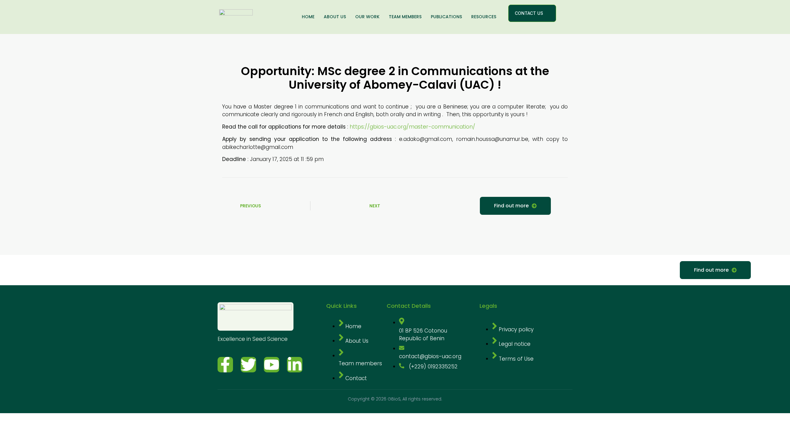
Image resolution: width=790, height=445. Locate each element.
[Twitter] (248, 364)
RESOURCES (483, 17)
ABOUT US (335, 17)
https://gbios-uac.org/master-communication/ (412, 126)
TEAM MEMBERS (405, 17)
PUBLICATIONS (446, 17)
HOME (308, 17)
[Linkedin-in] (294, 364)
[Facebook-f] (225, 364)
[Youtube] (271, 364)
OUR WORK (367, 17)
